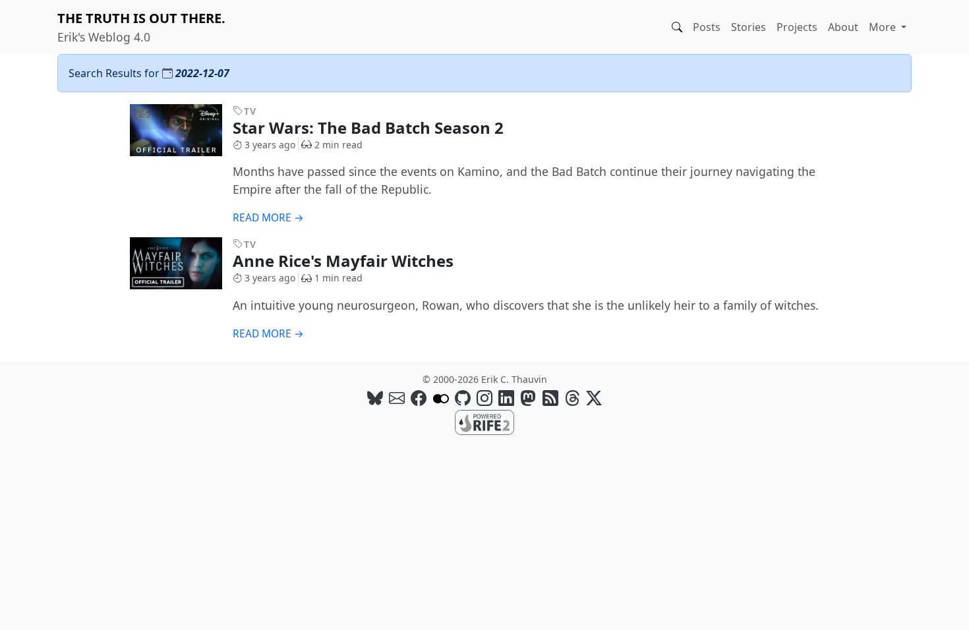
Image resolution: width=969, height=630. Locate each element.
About (843, 27)
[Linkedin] (506, 398)
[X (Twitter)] (594, 398)
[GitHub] (463, 398)
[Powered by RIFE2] (484, 422)
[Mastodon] (528, 398)
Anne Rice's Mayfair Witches (345, 261)
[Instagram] (484, 398)
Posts (706, 27)
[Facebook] (418, 398)
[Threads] (572, 398)
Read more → (268, 218)
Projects (797, 27)
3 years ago (270, 144)
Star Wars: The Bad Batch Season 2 (370, 127)
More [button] (883, 27)
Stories (748, 27)
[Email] (397, 398)
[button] (677, 27)
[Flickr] (441, 398)
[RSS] (550, 398)
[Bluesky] (375, 398)
